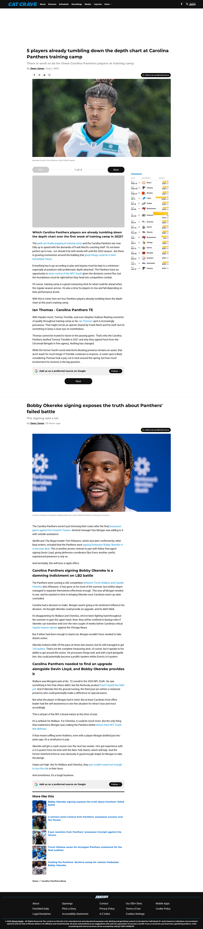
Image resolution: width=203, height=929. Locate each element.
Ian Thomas (85, 321)
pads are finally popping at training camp (59, 243)
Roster (88, 4)
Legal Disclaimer (42, 913)
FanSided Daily (41, 908)
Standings (76, 4)
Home (35, 881)
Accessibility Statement (75, 913)
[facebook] (181, 4)
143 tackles (38, 648)
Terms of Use (133, 908)
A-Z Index (104, 913)
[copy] (49, 75)
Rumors (52, 4)
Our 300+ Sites (134, 903)
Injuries (98, 4)
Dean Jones (37, 68)
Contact (103, 903)
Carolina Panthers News (53, 881)
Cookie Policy (163, 908)
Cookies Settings (135, 913)
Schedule (64, 4)
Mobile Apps (163, 903)
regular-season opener (44, 627)
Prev (40, 169)
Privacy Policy (107, 908)
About (36, 903)
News (42, 4)
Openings (67, 903)
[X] (187, 4)
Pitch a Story (69, 908)
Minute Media (17, 921)
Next (116, 169)
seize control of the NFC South (65, 273)
